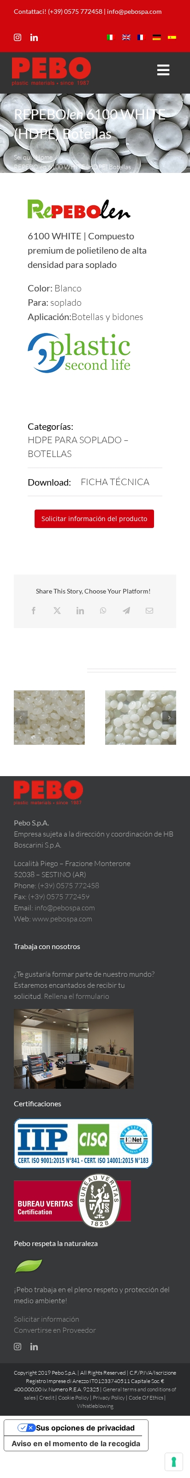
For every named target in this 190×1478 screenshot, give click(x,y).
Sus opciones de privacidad (85, 1427)
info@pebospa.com (134, 11)
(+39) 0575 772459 (58, 896)
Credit (47, 1397)
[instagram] (17, 37)
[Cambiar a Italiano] (111, 37)
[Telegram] (126, 611)
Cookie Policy (73, 1397)
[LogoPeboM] (51, 61)
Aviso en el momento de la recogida (76, 1443)
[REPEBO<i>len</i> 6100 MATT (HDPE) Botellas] (49, 717)
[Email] (149, 611)
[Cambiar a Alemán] (157, 37)
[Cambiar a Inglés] (126, 37)
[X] (57, 611)
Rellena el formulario (76, 996)
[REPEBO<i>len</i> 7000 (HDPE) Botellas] (140, 717)
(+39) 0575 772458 (68, 885)
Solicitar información (46, 1319)
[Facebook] (33, 611)
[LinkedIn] (80, 611)
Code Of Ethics (146, 1397)
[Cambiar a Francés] (141, 37)
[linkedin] (34, 37)
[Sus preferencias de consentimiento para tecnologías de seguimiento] (174, 1462)
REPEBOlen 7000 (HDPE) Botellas (140, 705)
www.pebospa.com (62, 918)
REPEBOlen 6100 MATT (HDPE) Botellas (49, 700)
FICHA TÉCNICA (115, 481)
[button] (21, 717)
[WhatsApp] (103, 611)
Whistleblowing (95, 1405)
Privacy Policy (109, 1397)
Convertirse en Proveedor (55, 1330)
